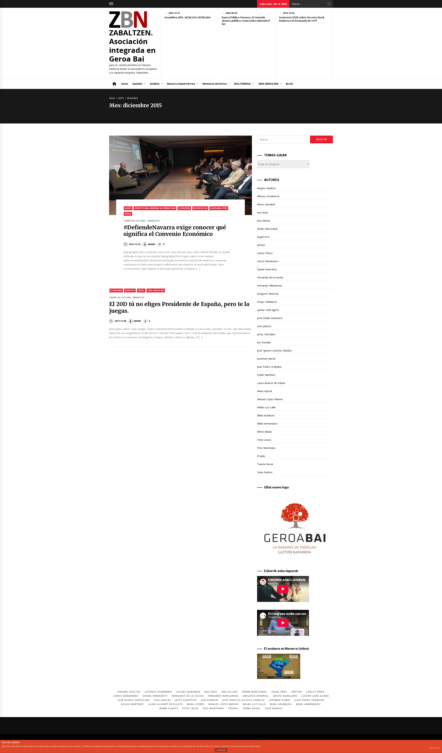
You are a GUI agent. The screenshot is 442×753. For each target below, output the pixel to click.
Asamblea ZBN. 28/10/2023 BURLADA (188, 17)
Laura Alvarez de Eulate (271, 383)
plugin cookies (434, 748)
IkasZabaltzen (218, 208)
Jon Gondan (264, 342)
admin (151, 244)
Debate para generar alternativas (154, 208)
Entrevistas (200, 208)
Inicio (124, 83)
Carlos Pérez (264, 253)
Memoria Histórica (215, 83)
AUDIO (128, 208)
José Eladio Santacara (269, 318)
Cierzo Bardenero (267, 261)
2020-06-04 (231, 13)
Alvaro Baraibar (266, 204)
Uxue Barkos (264, 472)
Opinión (137, 83)
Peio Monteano (266, 448)
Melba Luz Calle (266, 407)
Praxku (261, 456)
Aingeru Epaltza (266, 188)
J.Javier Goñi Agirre (268, 310)
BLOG (289, 83)
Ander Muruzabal (267, 228)
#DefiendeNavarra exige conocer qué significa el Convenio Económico (174, 230)
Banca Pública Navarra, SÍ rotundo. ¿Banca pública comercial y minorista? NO (246, 21)
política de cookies (212, 746)
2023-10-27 (174, 13)
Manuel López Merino (270, 399)
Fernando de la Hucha (270, 277)
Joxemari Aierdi (266, 358)
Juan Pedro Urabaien (269, 366)
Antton (261, 245)
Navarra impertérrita (181, 83)
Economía (184, 208)
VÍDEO (128, 213)
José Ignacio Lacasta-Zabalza (274, 350)
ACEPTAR (221, 750)
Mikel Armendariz (267, 423)
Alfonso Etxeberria (268, 196)
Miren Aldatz (264, 431)
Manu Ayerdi (264, 391)
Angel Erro (263, 237)
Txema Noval (265, 464)
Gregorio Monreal (267, 293)
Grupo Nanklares (267, 301)
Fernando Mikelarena (269, 285)
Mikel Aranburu (266, 415)
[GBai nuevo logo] (295, 525)
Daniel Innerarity (267, 269)
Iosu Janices (264, 326)
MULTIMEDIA (242, 83)
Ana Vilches (263, 220)
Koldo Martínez (266, 374)
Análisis (155, 83)
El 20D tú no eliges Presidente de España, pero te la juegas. (179, 307)
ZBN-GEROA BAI (268, 83)
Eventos (130, 290)
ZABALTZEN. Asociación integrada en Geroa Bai (132, 46)
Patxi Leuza (264, 439)
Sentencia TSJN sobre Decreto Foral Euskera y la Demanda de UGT (301, 19)
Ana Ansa (262, 212)
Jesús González (266, 334)
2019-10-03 (288, 13)
